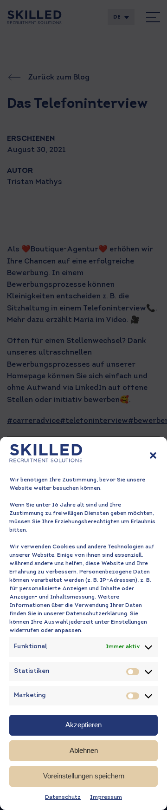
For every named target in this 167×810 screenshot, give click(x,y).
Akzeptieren (83, 725)
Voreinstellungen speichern (83, 776)
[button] (153, 455)
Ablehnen (84, 750)
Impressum (106, 797)
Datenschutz (63, 797)
